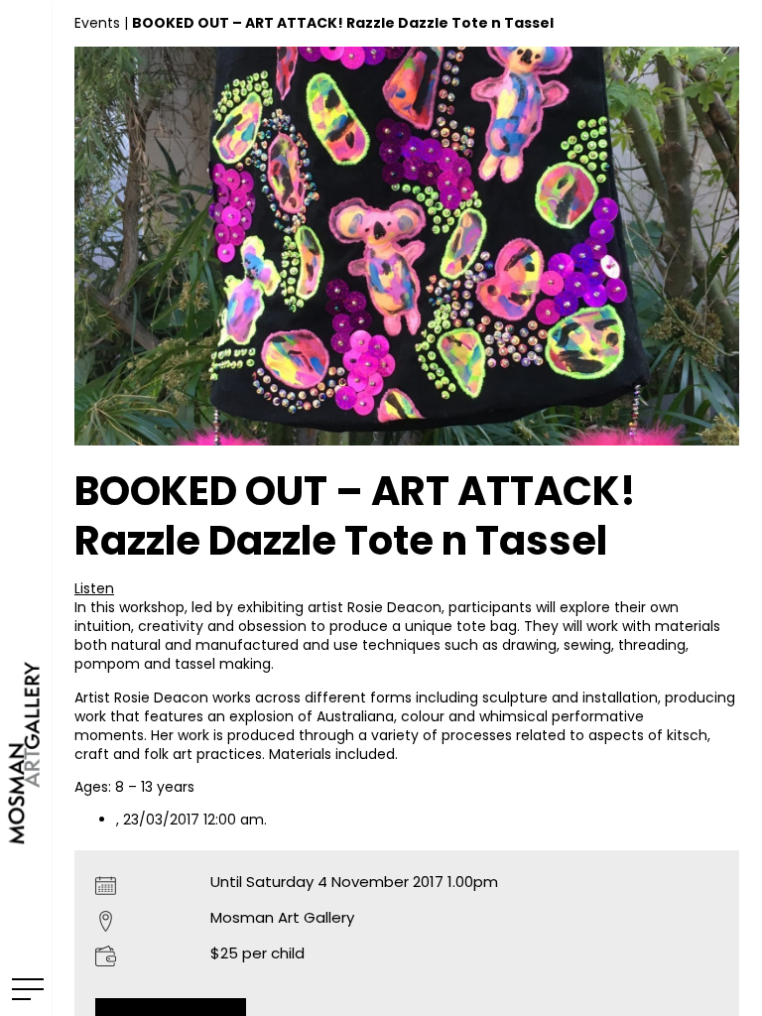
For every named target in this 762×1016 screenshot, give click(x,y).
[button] (94, 588)
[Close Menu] (24, 988)
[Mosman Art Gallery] (26, 508)
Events (97, 23)
